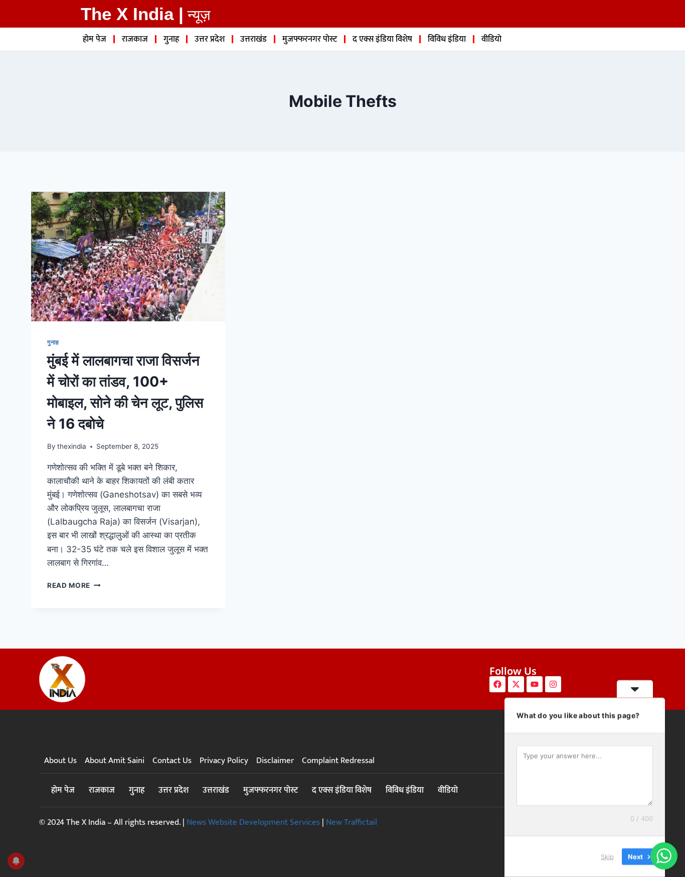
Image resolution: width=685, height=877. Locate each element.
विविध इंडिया (447, 39)
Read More (74, 585)
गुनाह (171, 39)
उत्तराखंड (253, 39)
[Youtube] (535, 684)
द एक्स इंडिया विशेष (382, 39)
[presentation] (128, 256)
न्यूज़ (199, 15)
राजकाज (135, 39)
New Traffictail (351, 822)
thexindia (71, 446)
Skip (607, 856)
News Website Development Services (253, 822)
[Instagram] (553, 684)
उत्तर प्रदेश (210, 39)
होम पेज (94, 39)
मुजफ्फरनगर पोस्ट (309, 39)
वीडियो (491, 39)
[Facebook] (497, 684)
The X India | (132, 14)
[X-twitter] (516, 684)
